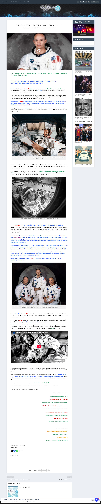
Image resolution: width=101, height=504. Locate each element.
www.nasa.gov (27, 382)
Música (27, 13)
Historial (12, 1)
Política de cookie (30, 501)
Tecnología (60, 13)
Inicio (21, 13)
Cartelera (34, 13)
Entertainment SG (32, 28)
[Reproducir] (75, 34)
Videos (45, 28)
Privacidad (26, 1)
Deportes (69, 13)
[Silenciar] (90, 34)
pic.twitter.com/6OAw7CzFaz (50, 386)
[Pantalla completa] (93, 34)
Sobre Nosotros (18, 1)
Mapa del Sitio (5, 1)
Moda (53, 13)
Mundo (76, 13)
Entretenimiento (45, 13)
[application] (83, 30)
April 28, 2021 (34, 389)
